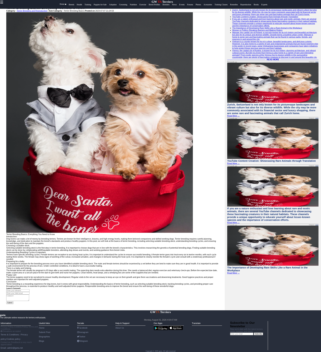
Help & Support (122, 323)
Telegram (83, 341)
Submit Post (44, 332)
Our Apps (158, 323)
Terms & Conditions (10, 334)
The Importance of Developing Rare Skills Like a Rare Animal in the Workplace (267, 28)
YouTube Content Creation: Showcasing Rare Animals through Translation (265, 17)
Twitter (82, 336)
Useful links (44, 323)
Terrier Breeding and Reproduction (32, 11)
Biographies (44, 336)
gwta (316, 62)
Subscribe (258, 334)
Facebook (83, 328)
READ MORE (273, 59)
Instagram (83, 332)
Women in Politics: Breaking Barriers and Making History (257, 30)
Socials (80, 323)
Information (6, 323)
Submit (9, 303)
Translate (196, 323)
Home (41, 328)
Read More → (233, 116)
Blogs (41, 341)
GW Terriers (162, 1)
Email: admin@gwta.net (12, 348)
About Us (119, 328)
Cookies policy (13, 339)
